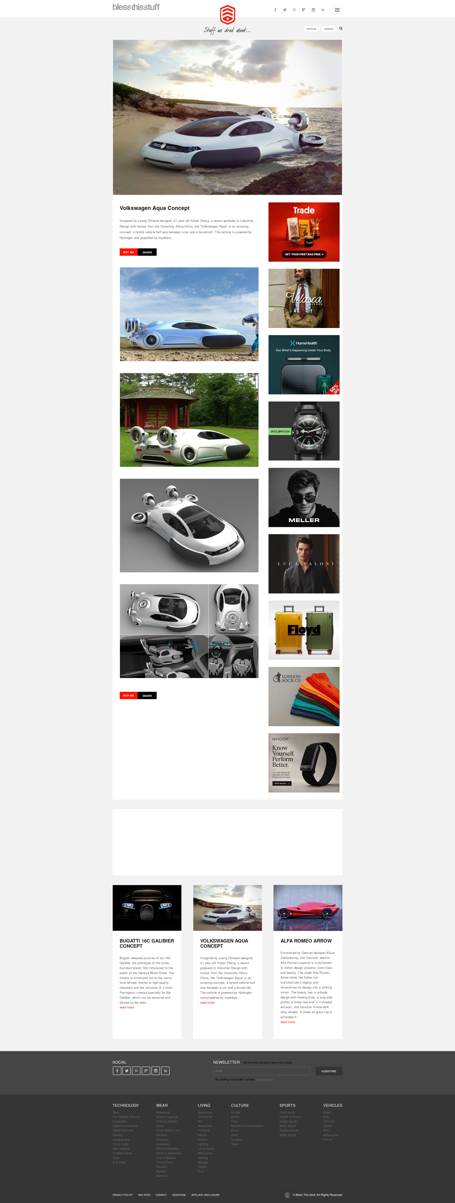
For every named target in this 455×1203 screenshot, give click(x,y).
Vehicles (332, 1105)
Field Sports (287, 1112)
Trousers (161, 1167)
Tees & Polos (164, 1162)
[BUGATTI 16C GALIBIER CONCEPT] (147, 908)
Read (234, 1135)
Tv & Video (119, 1162)
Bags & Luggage (167, 1117)
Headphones (121, 1139)
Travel (235, 1144)
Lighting (203, 1144)
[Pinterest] (294, 10)
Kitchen (203, 1139)
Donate (236, 1112)
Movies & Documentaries (247, 1126)
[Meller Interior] (304, 497)
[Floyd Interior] (304, 630)
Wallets (161, 1171)
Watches (161, 1176)
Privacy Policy (123, 1195)
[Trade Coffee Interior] (304, 232)
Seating (203, 1158)
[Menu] (337, 10)
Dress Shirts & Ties (168, 1130)
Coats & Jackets (166, 1121)
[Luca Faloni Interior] (304, 563)
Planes (327, 1139)
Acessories (163, 1112)
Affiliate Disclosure (205, 1195)
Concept (328, 1121)
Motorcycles (331, 1135)
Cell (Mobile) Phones (126, 1117)
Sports (288, 1105)
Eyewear (162, 1135)
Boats (327, 1112)
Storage (203, 1162)
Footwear (162, 1139)
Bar (200, 1121)
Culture (240, 1105)
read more (127, 1007)
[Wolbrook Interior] (304, 431)
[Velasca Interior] (304, 298)
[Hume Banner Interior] (304, 364)
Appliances (205, 1112)
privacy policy (264, 1079)
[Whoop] (304, 763)
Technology (126, 1105)
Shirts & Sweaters (167, 1148)
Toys (201, 1171)
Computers (120, 1121)
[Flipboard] (304, 10)
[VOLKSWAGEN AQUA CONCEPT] (227, 908)
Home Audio (121, 1144)
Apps (116, 1112)
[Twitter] (285, 10)
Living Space (206, 1148)
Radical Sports (289, 1130)
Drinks (235, 1117)
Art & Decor (205, 1117)
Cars (326, 1117)
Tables (202, 1167)
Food (234, 1121)
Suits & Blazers (166, 1158)
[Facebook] (275, 10)
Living (204, 1105)
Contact (161, 1195)
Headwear (163, 1144)
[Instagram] (313, 10)
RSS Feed (144, 1195)
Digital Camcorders (125, 1126)
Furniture (203, 1130)
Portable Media (122, 1153)
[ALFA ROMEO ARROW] (307, 908)
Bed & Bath (205, 1126)
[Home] (227, 14)
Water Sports (288, 1135)
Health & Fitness (290, 1117)
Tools (116, 1158)
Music (235, 1130)
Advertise (179, 1195)
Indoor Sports (288, 1121)
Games (202, 1135)
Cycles (327, 1126)
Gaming (118, 1135)
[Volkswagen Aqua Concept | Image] (227, 117)
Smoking (236, 1139)
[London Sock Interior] (304, 696)
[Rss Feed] (323, 10)
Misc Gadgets (121, 1148)
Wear (162, 1105)
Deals (160, 1126)
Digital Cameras (123, 1130)
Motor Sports (288, 1126)
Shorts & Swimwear (168, 1153)
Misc (326, 1130)
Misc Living (205, 1153)
